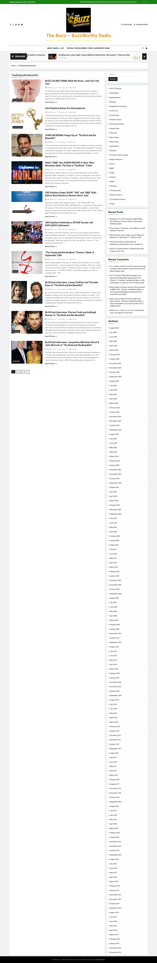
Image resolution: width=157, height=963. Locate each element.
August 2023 (114, 487)
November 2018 (115, 687)
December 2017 (115, 735)
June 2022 (113, 523)
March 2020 (114, 620)
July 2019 (113, 651)
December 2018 (115, 682)
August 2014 (114, 913)
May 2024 (113, 448)
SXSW (112, 182)
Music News (114, 142)
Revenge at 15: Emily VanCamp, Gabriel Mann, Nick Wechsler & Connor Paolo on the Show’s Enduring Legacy (126, 221)
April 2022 (113, 532)
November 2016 (115, 793)
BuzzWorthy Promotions (22, 212)
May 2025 (113, 394)
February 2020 (115, 625)
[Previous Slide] (143, 2)
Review (112, 164)
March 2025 (114, 403)
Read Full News (50, 102)
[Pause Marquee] (144, 56)
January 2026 (114, 359)
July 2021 (113, 549)
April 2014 (113, 930)
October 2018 (114, 691)
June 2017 (113, 762)
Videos (15, 182)
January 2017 (114, 784)
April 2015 (113, 877)
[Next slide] (146, 2)
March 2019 (114, 669)
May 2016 (113, 819)
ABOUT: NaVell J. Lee (55, 48)
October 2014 (114, 904)
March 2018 (114, 722)
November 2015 (115, 846)
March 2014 (114, 935)
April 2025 (113, 399)
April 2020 (113, 616)
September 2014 (115, 908)
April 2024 (113, 452)
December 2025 (115, 363)
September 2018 (115, 695)
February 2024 (115, 461)
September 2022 (115, 514)
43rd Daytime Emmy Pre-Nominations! (65, 108)
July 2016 (113, 811)
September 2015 (115, 855)
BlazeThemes (100, 959)
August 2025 (114, 381)
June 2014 (113, 921)
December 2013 (115, 948)
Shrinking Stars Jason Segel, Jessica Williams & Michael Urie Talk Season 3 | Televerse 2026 (60, 55)
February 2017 (115, 780)
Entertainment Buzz (117, 124)
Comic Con (114, 111)
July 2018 (113, 704)
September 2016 (115, 802)
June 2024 (113, 443)
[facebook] (10, 24)
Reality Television (116, 159)
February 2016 (115, 833)
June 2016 (113, 815)
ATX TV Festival (115, 89)
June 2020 (113, 607)
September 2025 (115, 377)
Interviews (113, 133)
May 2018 (113, 713)
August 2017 (114, 753)
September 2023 (115, 483)
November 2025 (115, 368)
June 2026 (113, 337)
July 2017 (113, 757)
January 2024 (114, 465)
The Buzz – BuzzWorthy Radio (78, 35)
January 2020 (114, 629)
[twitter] (15, 24)
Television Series (116, 195)
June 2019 (113, 656)
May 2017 (113, 766)
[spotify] (18, 24)
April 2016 (113, 824)
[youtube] (22, 24)
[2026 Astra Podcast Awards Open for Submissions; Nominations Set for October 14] (103, 58)
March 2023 (114, 501)
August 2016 (114, 806)
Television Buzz (115, 190)
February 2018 (115, 726)
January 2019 (114, 678)
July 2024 (113, 439)
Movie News (114, 137)
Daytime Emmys (116, 120)
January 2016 (114, 837)
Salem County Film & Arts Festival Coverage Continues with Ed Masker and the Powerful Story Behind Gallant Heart (128, 268)
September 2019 (115, 642)
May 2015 (113, 873)
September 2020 (115, 594)
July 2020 (113, 602)
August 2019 (114, 647)
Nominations (17, 127)
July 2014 (113, 917)
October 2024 (114, 425)
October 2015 (114, 850)
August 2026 (114, 328)
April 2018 (113, 718)
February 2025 (115, 408)
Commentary (17, 100)
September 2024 (115, 430)
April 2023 (113, 496)
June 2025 (113, 390)
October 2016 (114, 797)
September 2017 (115, 749)
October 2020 (114, 589)
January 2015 (114, 890)
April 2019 (113, 664)
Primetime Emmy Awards (119, 155)
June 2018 (113, 709)
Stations (113, 177)
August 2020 (114, 598)
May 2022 (113, 527)
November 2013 (115, 952)
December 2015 (115, 842)
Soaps (15, 154)
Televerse (113, 186)
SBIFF (112, 168)
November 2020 (115, 585)
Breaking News (115, 97)
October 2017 (114, 744)
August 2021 (114, 545)
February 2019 (115, 673)
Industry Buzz (114, 128)
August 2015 (114, 859)
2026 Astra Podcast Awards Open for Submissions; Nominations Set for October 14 (108, 2)
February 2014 (115, 939)
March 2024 (114, 456)
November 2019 (115, 633)
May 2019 (113, 660)
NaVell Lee (50, 88)
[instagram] (13, 24)
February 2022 (115, 536)
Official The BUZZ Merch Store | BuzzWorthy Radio (88, 48)
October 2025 (114, 372)
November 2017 (115, 740)
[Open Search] (143, 48)
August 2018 (114, 700)
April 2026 (113, 346)
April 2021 (113, 563)
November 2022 (115, 510)
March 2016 (114, 828)
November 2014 (115, 899)
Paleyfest (113, 151)
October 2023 (114, 479)
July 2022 (113, 518)
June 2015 (113, 868)
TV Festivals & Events (117, 199)
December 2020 (115, 580)
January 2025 (114, 412)
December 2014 (115, 895)
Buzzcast (16, 301)
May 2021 (113, 558)
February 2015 (115, 886)
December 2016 (115, 788)
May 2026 (113, 341)
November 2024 (115, 421)
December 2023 (115, 470)
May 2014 (113, 926)
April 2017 (113, 771)
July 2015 (113, 864)
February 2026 (115, 355)
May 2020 (113, 611)
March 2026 (114, 350)
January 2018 (114, 731)
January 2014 (114, 944)
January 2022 (114, 540)
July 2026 (113, 332)
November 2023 (115, 474)
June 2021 (113, 554)
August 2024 (114, 434)
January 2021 (114, 576)
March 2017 (114, 775)
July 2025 (113, 386)
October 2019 (114, 638)
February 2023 (115, 505)
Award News (114, 93)
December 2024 (115, 417)
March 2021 (114, 567)
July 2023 (113, 492)
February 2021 (115, 571)
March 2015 (114, 882)
